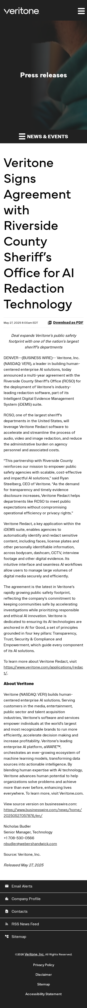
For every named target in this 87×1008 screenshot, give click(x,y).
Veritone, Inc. (34, 954)
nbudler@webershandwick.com (30, 844)
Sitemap (15, 936)
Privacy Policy (43, 965)
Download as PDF (68, 322)
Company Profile (23, 899)
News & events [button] (47, 136)
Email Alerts (18, 886)
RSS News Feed (22, 924)
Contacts (16, 911)
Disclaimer (44, 974)
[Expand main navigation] (81, 11)
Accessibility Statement (43, 994)
